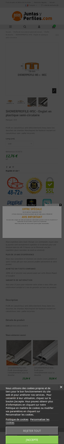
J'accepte (32, 440)
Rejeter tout (32, 431)
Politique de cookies (17, 419)
